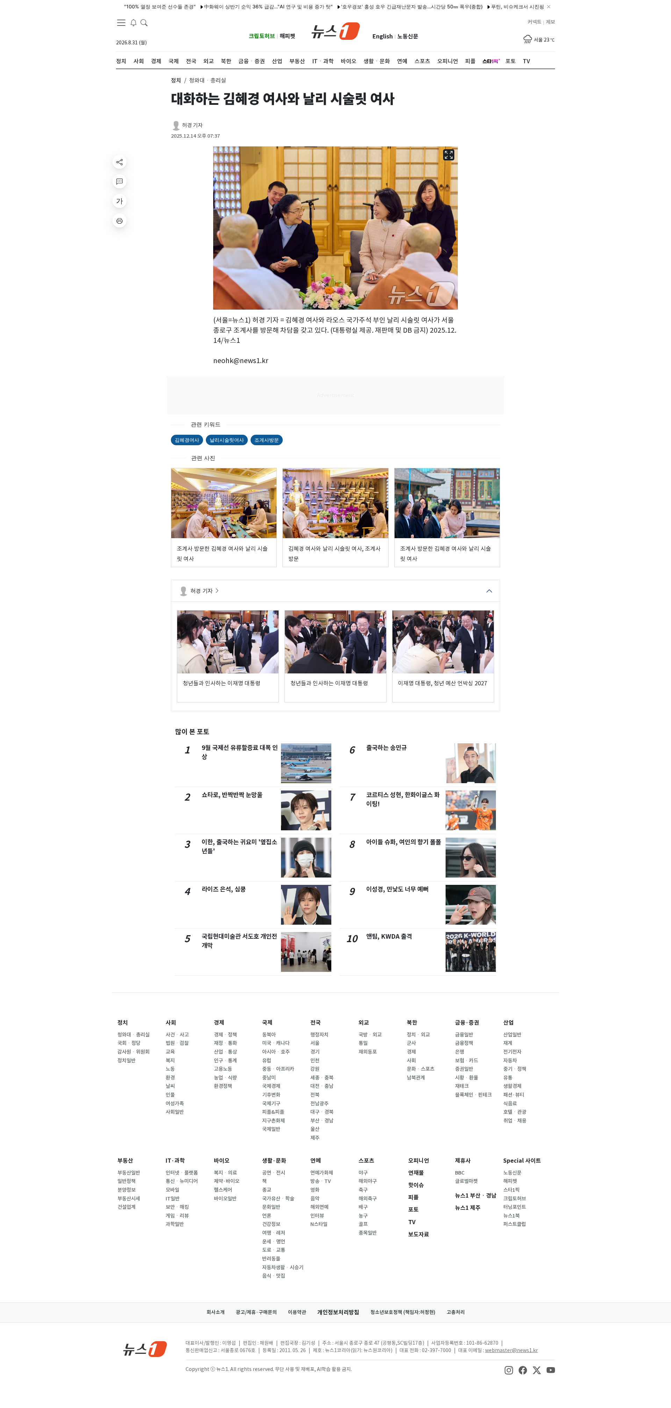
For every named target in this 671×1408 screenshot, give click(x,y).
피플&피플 (273, 1112)
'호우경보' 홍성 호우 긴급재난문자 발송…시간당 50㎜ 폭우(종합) (380, 6)
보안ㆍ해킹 (177, 1207)
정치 (122, 1022)
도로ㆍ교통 (273, 1250)
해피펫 (287, 36)
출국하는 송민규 (386, 748)
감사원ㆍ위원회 (133, 1052)
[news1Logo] (145, 1349)
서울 (314, 1043)
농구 (363, 1216)
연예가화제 (321, 1173)
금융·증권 (467, 1022)
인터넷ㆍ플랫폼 (182, 1173)
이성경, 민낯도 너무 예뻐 (397, 889)
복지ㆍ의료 (225, 1173)
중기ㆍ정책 (514, 1069)
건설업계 (126, 1207)
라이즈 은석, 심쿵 (224, 889)
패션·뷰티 (513, 1095)
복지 (170, 1060)
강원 (314, 1069)
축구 (363, 1190)
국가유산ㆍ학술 (278, 1199)
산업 (508, 1022)
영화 (314, 1190)
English (383, 36)
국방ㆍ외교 (370, 1035)
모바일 (172, 1190)
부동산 (125, 1160)
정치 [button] (176, 80)
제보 (550, 22)
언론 (266, 1216)
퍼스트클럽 (514, 1224)
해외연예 (319, 1207)
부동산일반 (128, 1173)
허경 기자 (192, 125)
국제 (267, 1022)
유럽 (266, 1060)
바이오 (222, 1160)
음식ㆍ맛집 (273, 1276)
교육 (170, 1052)
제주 (314, 1138)
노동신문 (407, 36)
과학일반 (175, 1224)
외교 (364, 1022)
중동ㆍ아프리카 (278, 1069)
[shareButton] (120, 162)
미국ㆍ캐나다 (276, 1043)
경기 (314, 1052)
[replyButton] (120, 181)
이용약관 (297, 1312)
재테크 (462, 1086)
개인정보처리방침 (338, 1312)
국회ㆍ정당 (128, 1043)
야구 (363, 1173)
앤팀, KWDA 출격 (389, 936)
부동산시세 (128, 1199)
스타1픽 (511, 1190)
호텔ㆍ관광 (514, 1112)
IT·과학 (175, 1160)
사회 (171, 1022)
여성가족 (175, 1103)
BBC (459, 1173)
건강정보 (271, 1224)
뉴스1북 (511, 1216)
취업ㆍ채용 (514, 1121)
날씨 (170, 1086)
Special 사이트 (522, 1160)
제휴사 (463, 1160)
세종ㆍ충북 (321, 1078)
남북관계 (416, 1078)
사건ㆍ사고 (177, 1035)
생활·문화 (274, 1160)
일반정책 (126, 1181)
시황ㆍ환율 (466, 1078)
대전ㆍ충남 (321, 1086)
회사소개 (216, 1312)
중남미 (269, 1078)
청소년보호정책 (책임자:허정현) (402, 1312)
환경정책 (223, 1086)
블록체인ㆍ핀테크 (473, 1095)
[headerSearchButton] (143, 22)
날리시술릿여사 (227, 440)
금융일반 (464, 1035)
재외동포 (368, 1052)
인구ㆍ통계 (225, 1060)
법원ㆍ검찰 (177, 1043)
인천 (314, 1060)
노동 (170, 1069)
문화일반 (271, 1207)
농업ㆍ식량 (225, 1078)
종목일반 (368, 1233)
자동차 (510, 1060)
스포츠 (366, 1160)
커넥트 (534, 22)
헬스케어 (223, 1190)
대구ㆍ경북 (321, 1112)
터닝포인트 (514, 1207)
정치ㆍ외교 (418, 1035)
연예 (315, 1160)
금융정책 (464, 1043)
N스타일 (318, 1224)
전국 (315, 1022)
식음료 (510, 1103)
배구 (363, 1207)
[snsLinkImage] (509, 1369)
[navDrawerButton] (121, 22)
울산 (314, 1129)
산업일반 (512, 1035)
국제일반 (271, 1129)
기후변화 (271, 1095)
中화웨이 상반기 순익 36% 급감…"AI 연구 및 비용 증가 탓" (236, 6)
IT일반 (173, 1199)
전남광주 (319, 1103)
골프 (363, 1224)
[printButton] (120, 221)
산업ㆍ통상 (225, 1052)
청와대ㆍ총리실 (133, 1035)
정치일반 (126, 1060)
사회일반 (175, 1112)
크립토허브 (262, 36)
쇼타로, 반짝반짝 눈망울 (232, 795)
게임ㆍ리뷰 (177, 1216)
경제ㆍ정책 (225, 1035)
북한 (412, 1022)
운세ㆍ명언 (273, 1242)
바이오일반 (225, 1199)
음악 (314, 1199)
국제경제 (271, 1086)
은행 (459, 1052)
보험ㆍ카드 (466, 1060)
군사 (411, 1043)
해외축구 (368, 1199)
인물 (170, 1095)
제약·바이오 (226, 1181)
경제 (219, 1022)
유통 (507, 1078)
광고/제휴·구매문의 (256, 1312)
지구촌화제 (273, 1121)
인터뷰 (317, 1216)
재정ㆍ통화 (225, 1043)
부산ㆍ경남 (321, 1121)
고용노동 (223, 1069)
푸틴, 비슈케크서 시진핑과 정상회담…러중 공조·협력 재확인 (524, 6)
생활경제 (512, 1086)
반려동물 (271, 1259)
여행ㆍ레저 (273, 1233)
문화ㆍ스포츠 (420, 1069)
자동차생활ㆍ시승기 (282, 1267)
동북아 (269, 1035)
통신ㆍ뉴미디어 (182, 1181)
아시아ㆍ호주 (276, 1052)
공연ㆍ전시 (273, 1173)
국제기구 (271, 1103)
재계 (507, 1043)
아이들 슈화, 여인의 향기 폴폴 (403, 842)
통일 (363, 1043)
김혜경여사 (187, 440)
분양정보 (126, 1190)
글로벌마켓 (466, 1181)
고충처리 (456, 1312)
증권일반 (464, 1069)
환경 (170, 1078)
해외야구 (368, 1181)
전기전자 (512, 1052)
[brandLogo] (335, 30)
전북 (314, 1095)
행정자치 (319, 1035)
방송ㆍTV (320, 1181)
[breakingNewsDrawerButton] (133, 22)
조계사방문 (266, 440)
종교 (266, 1190)
